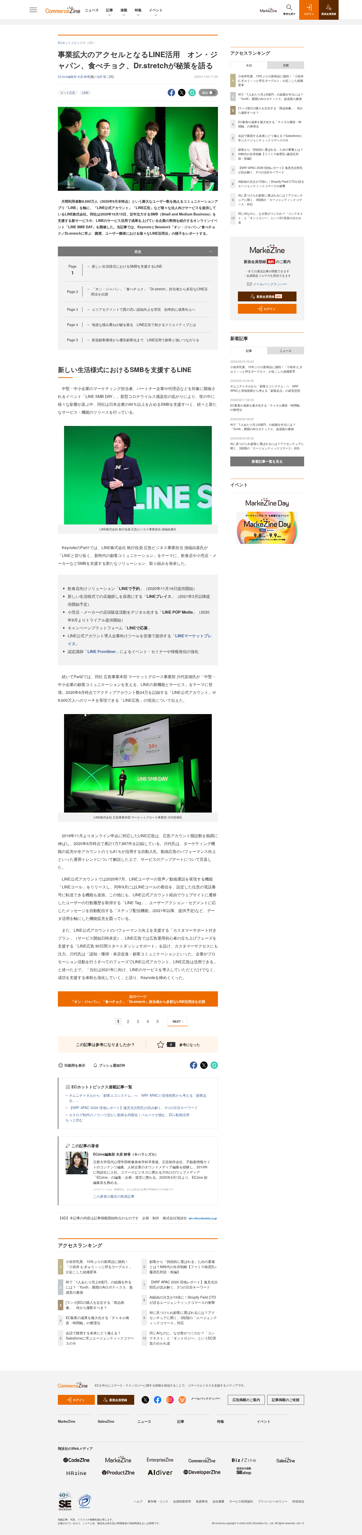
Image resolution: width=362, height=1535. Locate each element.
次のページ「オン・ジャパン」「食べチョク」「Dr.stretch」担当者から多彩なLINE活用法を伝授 (138, 999)
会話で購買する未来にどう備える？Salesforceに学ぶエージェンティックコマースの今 (100, 1338)
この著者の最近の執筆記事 (113, 1196)
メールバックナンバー (270, 283)
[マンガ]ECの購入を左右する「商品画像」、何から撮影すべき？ (95, 1305)
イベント (156, 9)
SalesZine (106, 1421)
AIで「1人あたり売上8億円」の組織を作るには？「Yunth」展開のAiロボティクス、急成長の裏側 (99, 1287)
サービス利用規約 (241, 1501)
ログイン (270, 309)
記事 (109, 9)
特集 (138, 9)
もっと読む (74, 1119)
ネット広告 (67, 92)
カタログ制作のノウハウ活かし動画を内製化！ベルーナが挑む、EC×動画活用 (129, 1114)
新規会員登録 (269, 296)
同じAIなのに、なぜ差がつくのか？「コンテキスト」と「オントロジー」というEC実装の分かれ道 (182, 1338)
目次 (137, 251)
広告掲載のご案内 (246, 1399)
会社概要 (218, 1501)
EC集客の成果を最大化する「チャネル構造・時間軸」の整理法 (97, 1320)
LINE (85, 92)
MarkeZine (66, 1421)
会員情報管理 (182, 1501)
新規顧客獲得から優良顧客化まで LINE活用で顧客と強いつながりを (145, 339)
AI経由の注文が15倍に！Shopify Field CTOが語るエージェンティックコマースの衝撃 (182, 1300)
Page (72, 291)
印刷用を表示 (75, 1065)
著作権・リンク (158, 1501)
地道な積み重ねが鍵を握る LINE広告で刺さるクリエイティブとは (144, 324)
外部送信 (298, 1501)
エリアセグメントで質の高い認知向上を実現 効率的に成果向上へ (143, 309)
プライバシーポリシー (272, 1501)
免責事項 (202, 1501)
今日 (249, 65)
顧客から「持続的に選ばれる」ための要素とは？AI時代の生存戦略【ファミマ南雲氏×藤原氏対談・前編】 (183, 1266)
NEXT (177, 1021)
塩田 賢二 (103, 76)
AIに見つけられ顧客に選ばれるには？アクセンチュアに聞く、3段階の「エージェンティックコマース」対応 (183, 1317)
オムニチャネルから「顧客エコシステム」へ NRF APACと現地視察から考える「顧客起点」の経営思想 (265, 388)
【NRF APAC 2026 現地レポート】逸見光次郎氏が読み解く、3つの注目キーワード (133, 1107)
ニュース (92, 9)
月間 (286, 65)
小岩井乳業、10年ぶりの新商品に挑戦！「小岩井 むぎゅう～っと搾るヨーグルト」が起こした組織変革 (99, 1266)
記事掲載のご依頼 (285, 1399)
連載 (123, 9)
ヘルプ (138, 1501)
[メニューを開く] (33, 10)
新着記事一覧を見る (267, 461)
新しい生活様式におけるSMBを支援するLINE (127, 266)
